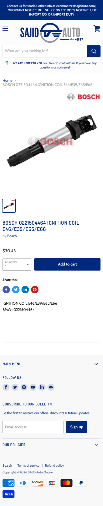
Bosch (12, 236)
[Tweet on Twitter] (16, 289)
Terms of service (29, 465)
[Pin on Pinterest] (34, 289)
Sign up (76, 427)
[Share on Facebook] (6, 289)
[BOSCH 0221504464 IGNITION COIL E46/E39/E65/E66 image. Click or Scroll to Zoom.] (51, 143)
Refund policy (54, 465)
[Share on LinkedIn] (25, 289)
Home (7, 80)
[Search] (93, 51)
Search (7, 465)
